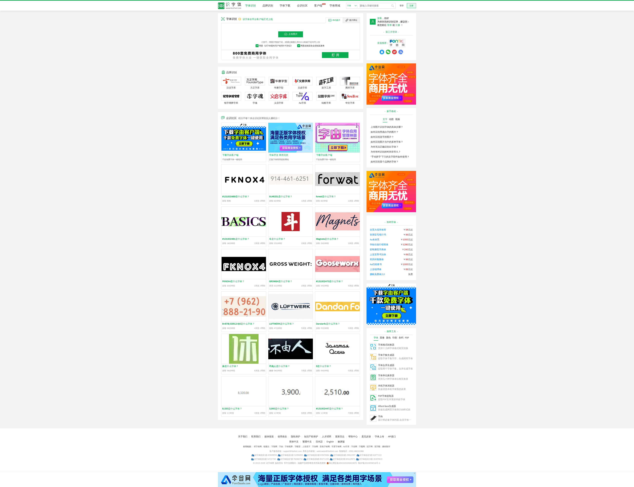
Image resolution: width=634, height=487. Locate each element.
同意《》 (276, 45)
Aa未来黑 (374, 239)
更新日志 (339, 436)
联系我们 (256, 436)
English (330, 441)
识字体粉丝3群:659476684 (318, 455)
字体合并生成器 (386, 365)
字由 (380, 416)
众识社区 (302, 5)
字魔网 (362, 446)
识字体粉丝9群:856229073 (344, 459)
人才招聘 (326, 436)
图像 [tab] (382, 337)
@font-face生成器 (387, 406)
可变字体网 (336, 446)
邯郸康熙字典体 (378, 249)
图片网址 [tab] (353, 20)
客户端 (318, 5)
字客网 (274, 446)
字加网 (315, 446)
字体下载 (285, 5)
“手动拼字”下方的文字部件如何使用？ (390, 156)
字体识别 (250, 5)
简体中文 (294, 441)
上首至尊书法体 (378, 254)
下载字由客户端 (230, 155)
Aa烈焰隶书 (376, 264)
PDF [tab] (407, 337)
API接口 (392, 436)
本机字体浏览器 (386, 385)
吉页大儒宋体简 (378, 229)
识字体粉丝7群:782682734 (291, 459)
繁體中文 (307, 441)
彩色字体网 (325, 446)
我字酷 (377, 446)
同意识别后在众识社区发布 (312, 45)
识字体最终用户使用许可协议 (278, 45)
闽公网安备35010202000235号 (343, 463)
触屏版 (341, 441)
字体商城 (335, 5)
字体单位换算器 (386, 375)
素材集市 (386, 446)
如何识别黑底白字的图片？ (384, 132)
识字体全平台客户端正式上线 (258, 19)
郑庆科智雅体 (377, 259)
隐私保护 (295, 436)
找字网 (370, 446)
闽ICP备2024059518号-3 (369, 463)
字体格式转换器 (386, 344)
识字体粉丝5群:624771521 (370, 455)
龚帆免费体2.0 (377, 274)
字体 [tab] (376, 337)
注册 (411, 5)
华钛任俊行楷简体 (379, 244)
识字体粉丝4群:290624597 (344, 455)
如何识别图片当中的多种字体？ (387, 141)
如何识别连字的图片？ (382, 137)
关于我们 (242, 436)
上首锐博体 (375, 269)
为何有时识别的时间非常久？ (386, 151)
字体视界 (289, 446)
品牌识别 (268, 5)
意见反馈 (366, 436)
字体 (349, 5)
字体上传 (379, 436)
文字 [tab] (385, 119)
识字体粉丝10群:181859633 (370, 459)
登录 (402, 5)
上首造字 (306, 446)
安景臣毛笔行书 (378, 234)
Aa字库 (346, 446)
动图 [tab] (391, 119)
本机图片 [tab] (336, 20)
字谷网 (354, 446)
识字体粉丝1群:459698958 (265, 455)
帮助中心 (353, 436)
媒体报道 (269, 436)
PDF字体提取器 (386, 396)
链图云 (266, 446)
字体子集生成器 (386, 355)
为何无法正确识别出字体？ (384, 146)
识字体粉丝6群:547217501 (265, 459)
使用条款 (282, 436)
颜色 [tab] (388, 337)
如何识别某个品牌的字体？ (384, 161)
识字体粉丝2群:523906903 (292, 455)
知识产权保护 (311, 436)
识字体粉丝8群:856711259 (317, 459)
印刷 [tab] (394, 337)
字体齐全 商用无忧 (278, 155)
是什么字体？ (235, 196)
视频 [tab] (397, 119)
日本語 (319, 441)
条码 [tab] (401, 337)
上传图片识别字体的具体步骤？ (387, 127)
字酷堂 (297, 446)
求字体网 (258, 446)
